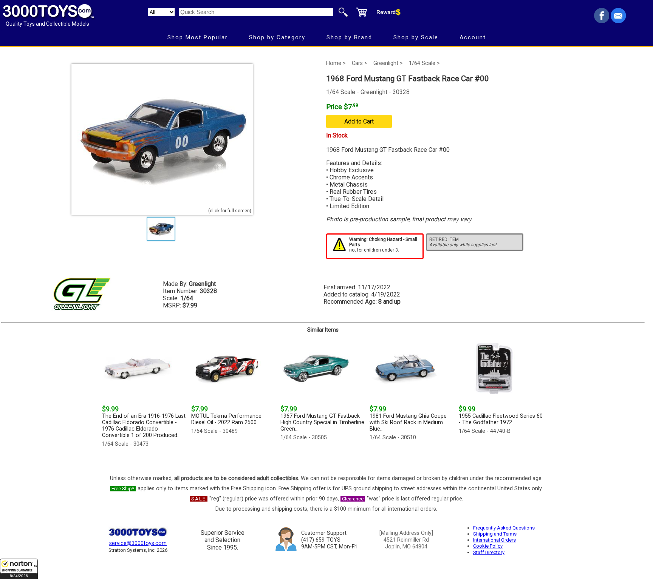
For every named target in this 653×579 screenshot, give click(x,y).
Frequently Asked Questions (504, 528)
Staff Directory (488, 552)
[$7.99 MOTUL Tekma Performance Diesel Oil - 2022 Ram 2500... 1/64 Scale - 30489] (233, 452)
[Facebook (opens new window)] (601, 21)
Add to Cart (359, 121)
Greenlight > (388, 63)
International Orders (494, 540)
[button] (19, 569)
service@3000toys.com (138, 543)
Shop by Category (277, 37)
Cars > (359, 63)
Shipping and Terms (495, 534)
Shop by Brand (349, 37)
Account (473, 37)
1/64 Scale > (424, 63)
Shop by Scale (415, 37)
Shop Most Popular (197, 37)
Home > (336, 63)
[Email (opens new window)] (618, 21)
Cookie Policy (488, 546)
